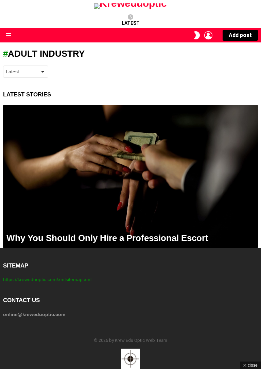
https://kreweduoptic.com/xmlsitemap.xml (47, 279)
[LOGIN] (208, 35)
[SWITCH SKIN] (197, 35)
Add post (240, 35)
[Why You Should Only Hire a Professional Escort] (130, 176)
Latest (131, 23)
